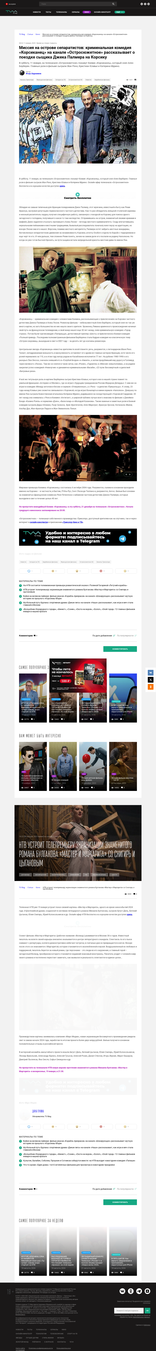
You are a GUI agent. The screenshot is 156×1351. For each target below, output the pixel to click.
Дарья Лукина (38, 1111)
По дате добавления (102, 635)
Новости (88, 80)
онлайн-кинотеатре (39, 522)
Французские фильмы (44, 80)
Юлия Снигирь (74, 874)
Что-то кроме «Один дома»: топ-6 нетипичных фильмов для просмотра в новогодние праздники (69, 1165)
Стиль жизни (48, 1338)
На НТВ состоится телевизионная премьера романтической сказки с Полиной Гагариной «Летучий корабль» (75, 585)
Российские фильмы (99, 874)
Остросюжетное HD (75, 80)
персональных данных (141, 1317)
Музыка (60, 1338)
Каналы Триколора (26, 80)
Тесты (29, 1329)
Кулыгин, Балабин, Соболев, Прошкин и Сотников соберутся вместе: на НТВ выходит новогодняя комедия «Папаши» (79, 1160)
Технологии (41, 1334)
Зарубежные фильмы (102, 80)
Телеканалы (41, 1329)
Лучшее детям (32, 1338)
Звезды (19, 1338)
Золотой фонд (22, 1342)
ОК (147, 1311)
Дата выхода (25, 874)
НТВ (86, 874)
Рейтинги (36, 1342)
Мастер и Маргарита (58, 874)
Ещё (118, 12)
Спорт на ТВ (72, 1334)
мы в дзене (12, 4)
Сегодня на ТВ (60, 80)
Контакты (61, 1342)
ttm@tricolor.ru (20, 1314)
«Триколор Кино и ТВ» (72, 522)
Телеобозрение (56, 1334)
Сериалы (54, 1329)
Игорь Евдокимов (33, 74)
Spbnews (147, 1325)
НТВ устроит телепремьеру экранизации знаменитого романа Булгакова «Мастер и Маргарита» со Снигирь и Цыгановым (75, 590)
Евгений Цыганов (40, 874)
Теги (71, 1342)
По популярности (125, 635)
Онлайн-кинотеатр (24, 1334)
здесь (62, 186)
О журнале (49, 1342)
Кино (64, 1329)
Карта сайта (20, 1348)
